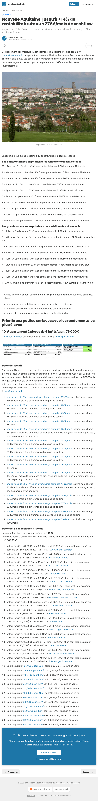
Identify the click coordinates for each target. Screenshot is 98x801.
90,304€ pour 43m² (33, 715)
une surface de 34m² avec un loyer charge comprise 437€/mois (39, 511)
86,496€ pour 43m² (33, 697)
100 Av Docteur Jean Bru (61, 605)
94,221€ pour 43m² (33, 702)
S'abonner (74, 4)
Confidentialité (48, 783)
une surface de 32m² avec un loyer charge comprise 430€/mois (39, 405)
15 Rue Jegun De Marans (61, 629)
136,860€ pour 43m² (33, 693)
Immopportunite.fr (15, 37)
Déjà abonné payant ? (49, 759)
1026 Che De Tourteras (60, 549)
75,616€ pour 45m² (33, 684)
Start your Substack (41, 789)
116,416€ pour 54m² (33, 675)
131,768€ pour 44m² (33, 688)
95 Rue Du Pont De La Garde (63, 597)
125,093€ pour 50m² (33, 666)
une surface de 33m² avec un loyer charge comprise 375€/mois (39, 503)
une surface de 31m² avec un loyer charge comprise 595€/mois (39, 397)
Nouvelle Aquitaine (12, 10)
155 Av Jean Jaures (58, 557)
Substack (31, 795)
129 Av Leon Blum (57, 637)
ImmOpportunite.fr (13, 55)
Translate (8, 14)
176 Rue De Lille (56, 573)
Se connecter (88, 4)
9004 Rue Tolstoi (57, 613)
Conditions (60, 783)
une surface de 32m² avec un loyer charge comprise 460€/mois (39, 464)
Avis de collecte (73, 783)
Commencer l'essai (49, 752)
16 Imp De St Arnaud (58, 565)
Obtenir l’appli (61, 789)
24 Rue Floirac (55, 621)
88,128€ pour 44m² (33, 724)
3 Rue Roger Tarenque (60, 661)
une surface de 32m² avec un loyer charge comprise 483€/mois (39, 495)
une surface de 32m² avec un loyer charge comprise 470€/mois (39, 484)
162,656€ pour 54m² (33, 679)
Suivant (86, 772)
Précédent (13, 772)
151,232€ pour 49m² (33, 706)
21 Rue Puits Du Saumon (61, 589)
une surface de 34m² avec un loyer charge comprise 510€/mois (39, 519)
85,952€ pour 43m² (33, 711)
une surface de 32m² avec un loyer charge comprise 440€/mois (39, 440)
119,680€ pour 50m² (33, 670)
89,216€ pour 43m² (33, 720)
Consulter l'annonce (12, 336)
